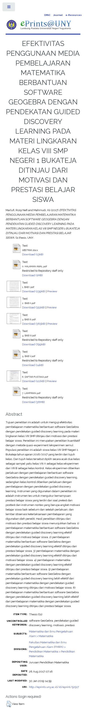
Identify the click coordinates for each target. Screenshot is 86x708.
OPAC (47, 15)
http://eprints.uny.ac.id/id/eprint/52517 (54, 687)
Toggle (9, 8)
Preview (52, 291)
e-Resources (74, 15)
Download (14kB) (33, 365)
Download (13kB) (32, 254)
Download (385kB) (34, 323)
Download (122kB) (33, 381)
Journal (58, 15)
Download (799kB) (34, 344)
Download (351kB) (33, 307)
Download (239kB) (33, 291)
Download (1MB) (32, 275)
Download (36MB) (33, 402)
